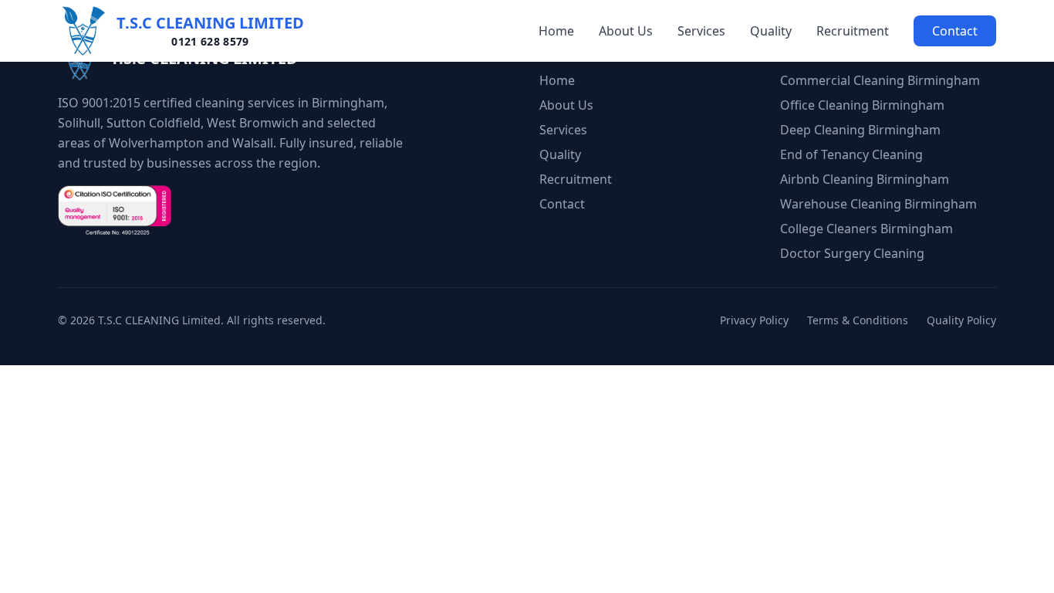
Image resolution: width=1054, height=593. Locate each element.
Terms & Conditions (857, 320)
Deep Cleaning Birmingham (860, 129)
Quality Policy (961, 320)
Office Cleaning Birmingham (862, 105)
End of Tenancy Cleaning (851, 154)
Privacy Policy (754, 320)
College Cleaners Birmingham (866, 228)
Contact (955, 30)
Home (556, 30)
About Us (626, 30)
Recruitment (852, 30)
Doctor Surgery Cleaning (852, 253)
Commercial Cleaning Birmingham (880, 80)
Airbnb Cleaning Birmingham (864, 179)
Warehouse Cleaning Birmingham (878, 203)
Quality (771, 30)
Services (701, 30)
